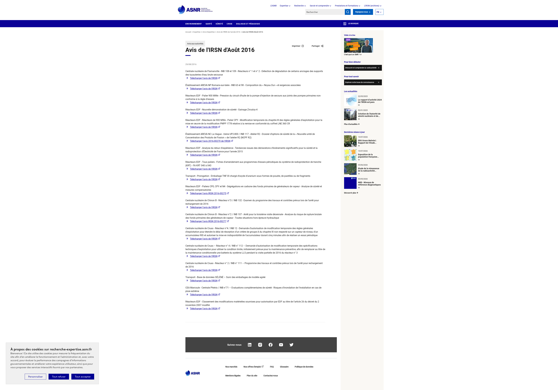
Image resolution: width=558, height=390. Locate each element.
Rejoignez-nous (361, 12)
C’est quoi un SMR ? (352, 55)
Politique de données (304, 367)
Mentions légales (232, 375)
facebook (270, 345)
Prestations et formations (346, 6)
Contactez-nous (270, 375)
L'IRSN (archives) (371, 6)
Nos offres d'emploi (252, 367)
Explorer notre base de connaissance (359, 82)
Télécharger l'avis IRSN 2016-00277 (208, 221)
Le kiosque (353, 23)
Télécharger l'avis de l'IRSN (203, 78)
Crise (229, 24)
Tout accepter (83, 376)
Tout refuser (59, 376)
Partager (316, 46)
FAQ (272, 367)
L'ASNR (273, 6)
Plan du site (252, 375)
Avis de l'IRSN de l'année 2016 (228, 32)
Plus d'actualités (351, 124)
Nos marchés (231, 367)
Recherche (299, 6)
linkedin (249, 345)
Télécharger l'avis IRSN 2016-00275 (208, 193)
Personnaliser (35, 376)
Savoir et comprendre (319, 6)
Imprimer (296, 46)
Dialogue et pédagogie (248, 24)
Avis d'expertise (209, 32)
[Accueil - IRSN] (195, 9)
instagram (260, 345)
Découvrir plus (350, 193)
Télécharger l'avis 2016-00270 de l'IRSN (210, 141)
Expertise (284, 6)
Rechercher (348, 12)
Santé (209, 24)
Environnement (193, 24)
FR (378, 12)
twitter (291, 345)
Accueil (188, 32)
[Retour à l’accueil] (192, 372)
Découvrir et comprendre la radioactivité (360, 68)
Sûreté (219, 24)
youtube (281, 345)
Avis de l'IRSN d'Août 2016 (252, 32)
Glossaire (284, 367)
